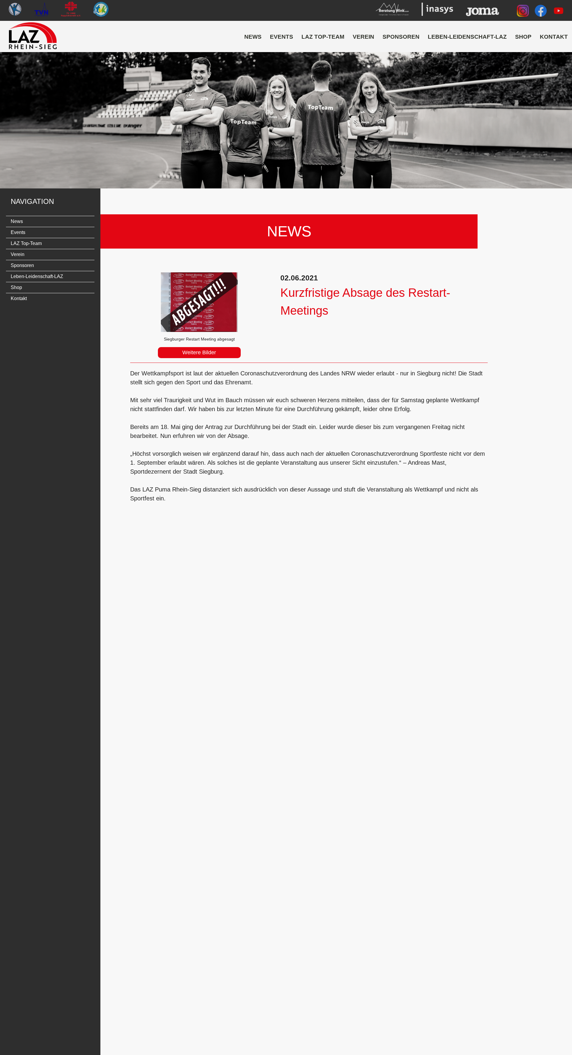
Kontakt (554, 37)
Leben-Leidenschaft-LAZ (467, 37)
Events (281, 37)
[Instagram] (523, 12)
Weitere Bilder (199, 352)
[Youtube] (559, 12)
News (253, 37)
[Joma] (482, 10)
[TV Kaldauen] (14, 10)
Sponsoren (401, 37)
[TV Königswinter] (100, 10)
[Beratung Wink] (392, 10)
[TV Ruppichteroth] (71, 10)
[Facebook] (541, 12)
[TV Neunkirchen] (41, 10)
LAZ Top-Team (322, 37)
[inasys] (437, 10)
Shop (523, 37)
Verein (363, 37)
